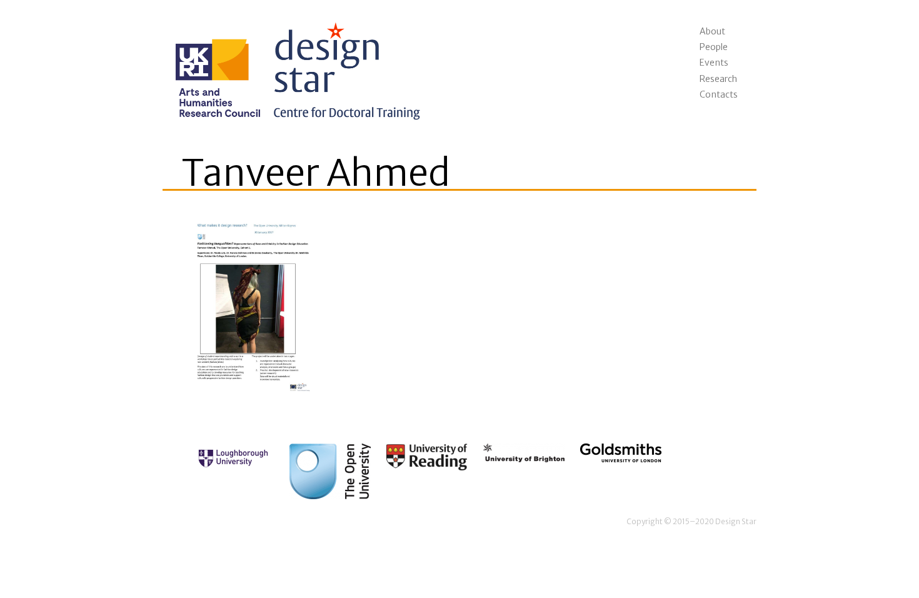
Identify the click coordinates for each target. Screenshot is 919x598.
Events (714, 62)
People (714, 47)
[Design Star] (294, 66)
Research (718, 78)
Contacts (719, 94)
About (712, 31)
